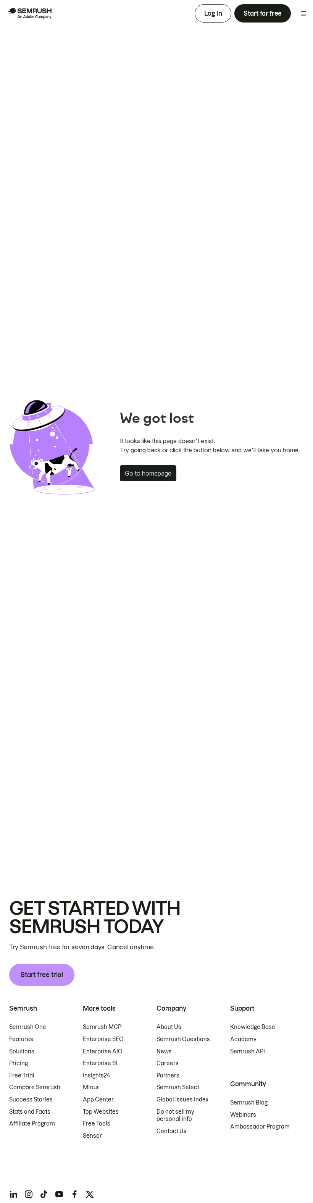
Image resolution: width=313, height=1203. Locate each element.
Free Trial (21, 1075)
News (164, 1051)
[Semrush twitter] (89, 1194)
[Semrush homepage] (29, 13)
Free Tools (96, 1124)
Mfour (91, 1087)
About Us (168, 1027)
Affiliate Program (32, 1124)
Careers (167, 1063)
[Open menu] (303, 13)
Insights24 (96, 1075)
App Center (98, 1100)
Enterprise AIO (103, 1051)
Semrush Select (177, 1087)
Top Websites (101, 1112)
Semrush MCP (102, 1027)
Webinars (243, 1115)
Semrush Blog (249, 1103)
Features (21, 1039)
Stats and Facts (29, 1112)
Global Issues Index (182, 1100)
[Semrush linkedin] (13, 1194)
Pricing (18, 1063)
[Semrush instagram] (28, 1194)
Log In (213, 13)
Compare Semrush (34, 1087)
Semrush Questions (183, 1039)
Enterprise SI (100, 1063)
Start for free (263, 13)
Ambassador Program (260, 1127)
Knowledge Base (252, 1027)
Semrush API (247, 1051)
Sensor (92, 1136)
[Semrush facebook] (74, 1194)
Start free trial (42, 974)
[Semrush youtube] (59, 1194)
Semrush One (27, 1027)
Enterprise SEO (103, 1039)
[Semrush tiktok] (44, 1194)
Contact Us (171, 1131)
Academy (243, 1039)
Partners (167, 1075)
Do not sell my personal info (175, 1115)
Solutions (21, 1051)
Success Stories (31, 1100)
